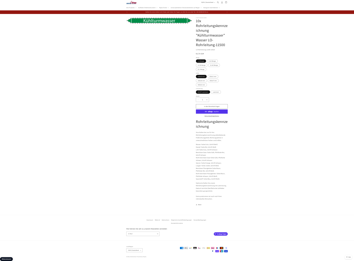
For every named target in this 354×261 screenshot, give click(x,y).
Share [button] (199, 204)
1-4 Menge (201, 61)
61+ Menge (201, 69)
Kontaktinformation (177, 223)
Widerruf (157, 220)
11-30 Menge (201, 65)
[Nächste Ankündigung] (227, 12)
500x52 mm (201, 85)
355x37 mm (213, 81)
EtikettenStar (133, 256)
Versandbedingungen (200, 220)
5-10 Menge (212, 61)
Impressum (149, 220)
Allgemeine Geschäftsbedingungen (181, 220)
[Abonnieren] (157, 234)
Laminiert (216, 92)
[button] (131, 8)
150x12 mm (212, 76)
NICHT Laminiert (203, 92)
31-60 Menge (214, 65)
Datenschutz (165, 220)
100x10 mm (201, 76)
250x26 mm (201, 81)
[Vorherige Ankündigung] (127, 12)
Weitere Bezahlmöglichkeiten (212, 116)
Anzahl (197, 96)
